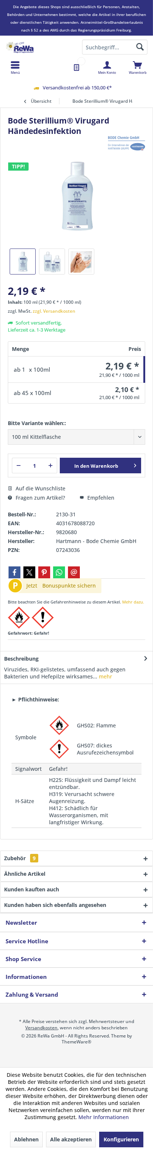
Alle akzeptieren (71, 1139)
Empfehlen (100, 497)
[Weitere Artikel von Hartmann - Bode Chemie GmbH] (126, 143)
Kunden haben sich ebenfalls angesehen (55, 904)
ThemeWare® (76, 1042)
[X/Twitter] (29, 572)
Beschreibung (21, 658)
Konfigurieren (121, 1139)
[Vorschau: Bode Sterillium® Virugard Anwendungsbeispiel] (81, 261)
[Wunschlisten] (76, 67)
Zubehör (20, 858)
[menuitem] (138, 67)
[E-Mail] (74, 572)
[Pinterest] (44, 572)
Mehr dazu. (133, 602)
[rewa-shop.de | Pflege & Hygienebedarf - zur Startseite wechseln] (38, 47)
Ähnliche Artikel (24, 873)
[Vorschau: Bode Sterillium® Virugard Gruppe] (52, 261)
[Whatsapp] (59, 572)
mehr (104, 676)
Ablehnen (26, 1139)
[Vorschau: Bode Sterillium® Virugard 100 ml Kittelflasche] (23, 261)
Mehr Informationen (103, 1117)
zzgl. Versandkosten (54, 311)
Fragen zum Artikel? (39, 497)
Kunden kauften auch (31, 889)
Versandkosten (41, 1028)
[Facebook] (14, 572)
